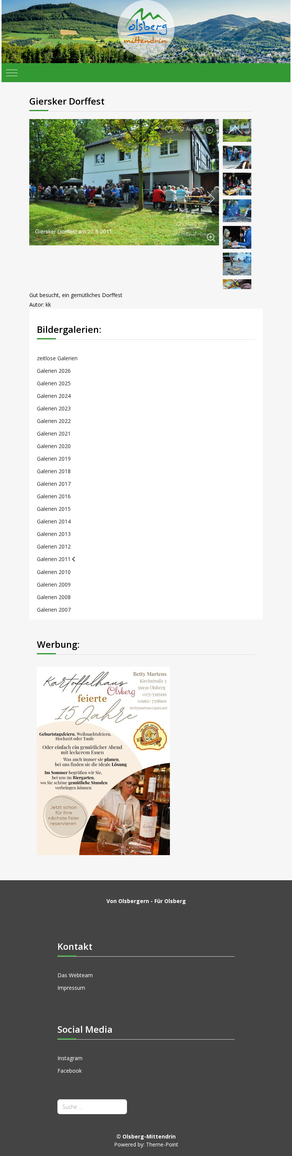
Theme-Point (162, 1144)
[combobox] (92, 1106)
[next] (205, 198)
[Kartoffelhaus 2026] (103, 760)
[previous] (235, 130)
